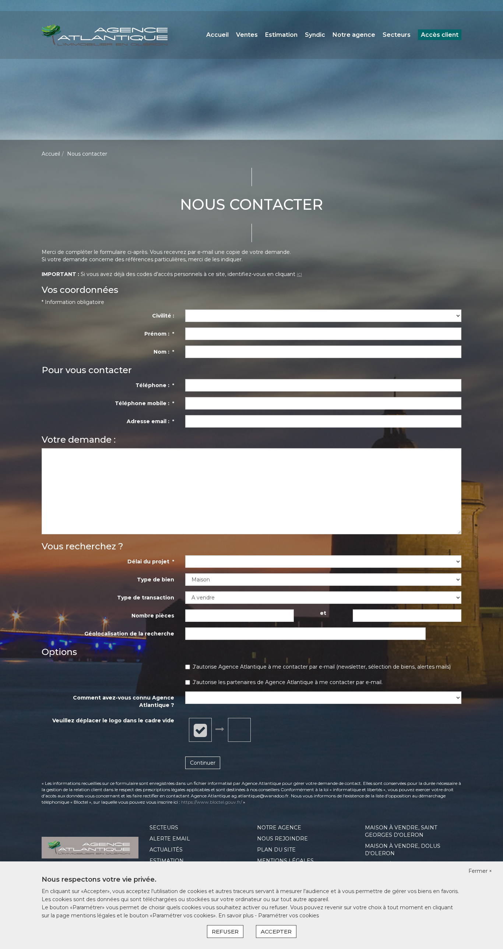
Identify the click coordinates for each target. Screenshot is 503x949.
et (323, 613)
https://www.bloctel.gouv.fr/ (211, 802)
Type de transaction (145, 597)
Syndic (315, 34)
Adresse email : (150, 421)
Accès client (439, 34)
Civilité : (163, 315)
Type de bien (155, 579)
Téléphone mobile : (144, 403)
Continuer (202, 762)
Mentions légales (285, 860)
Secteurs (397, 34)
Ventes (247, 34)
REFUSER (225, 931)
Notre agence (354, 34)
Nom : (164, 351)
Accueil (217, 34)
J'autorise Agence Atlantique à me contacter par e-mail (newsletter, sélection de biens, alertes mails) (322, 666)
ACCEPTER (276, 931)
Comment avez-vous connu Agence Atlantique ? (123, 701)
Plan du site (276, 849)
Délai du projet (150, 561)
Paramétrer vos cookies (288, 915)
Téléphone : (155, 385)
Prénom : (159, 333)
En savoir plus (236, 915)
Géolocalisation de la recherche (129, 633)
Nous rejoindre (282, 838)
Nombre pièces (152, 615)
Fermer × (480, 871)
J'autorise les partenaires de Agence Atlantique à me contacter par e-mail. (288, 682)
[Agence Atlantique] (105, 34)
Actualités (166, 849)
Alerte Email (170, 838)
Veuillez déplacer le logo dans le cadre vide (113, 720)
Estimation (281, 34)
